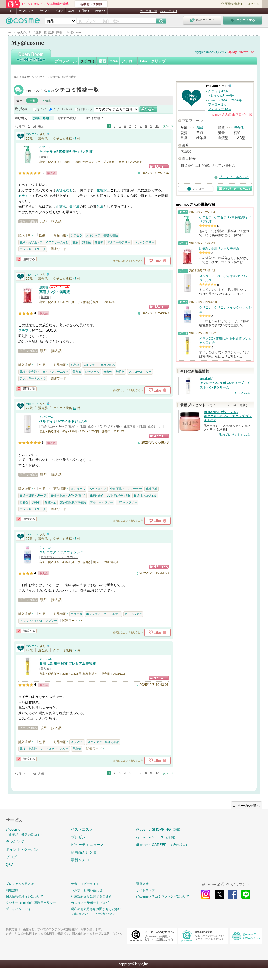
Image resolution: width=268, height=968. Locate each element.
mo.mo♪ (62, 90)
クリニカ (45, 547)
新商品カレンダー (85, 852)
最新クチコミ (82, 860)
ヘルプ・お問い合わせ (86, 890)
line (245, 894)
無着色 (86, 242)
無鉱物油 (50, 502)
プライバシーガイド (20, 909)
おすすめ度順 (66, 118)
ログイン (253, 4)
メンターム (46, 416)
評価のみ (85, 109)
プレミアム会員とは (20, 884)
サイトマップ (145, 890)
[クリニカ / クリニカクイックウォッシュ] (27, 561)
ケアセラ (45, 147)
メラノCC (45, 659)
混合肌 (239, 128)
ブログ (58, 10)
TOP (11, 10)
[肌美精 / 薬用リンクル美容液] (27, 301)
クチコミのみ (63, 109)
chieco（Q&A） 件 (225, 100)
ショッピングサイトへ (159, 166)
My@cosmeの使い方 (209, 52)
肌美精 (43, 287)
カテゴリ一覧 (148, 11)
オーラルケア (133, 613)
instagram (205, 894)
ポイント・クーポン (22, 849)
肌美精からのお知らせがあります (59, 287)
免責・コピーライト (85, 884)
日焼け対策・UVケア (33, 495)
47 (74, 138)
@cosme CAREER (162, 845)
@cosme (24, 832)
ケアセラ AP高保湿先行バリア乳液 (66, 152)
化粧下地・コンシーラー (126, 488)
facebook (232, 894)
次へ (166, 126)
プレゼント (80, 837)
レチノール (92, 371)
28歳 (199, 128)
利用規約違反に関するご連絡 (91, 896)
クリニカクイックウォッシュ (61, 552)
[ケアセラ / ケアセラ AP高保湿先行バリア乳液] (27, 161)
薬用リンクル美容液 (54, 292)
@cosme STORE (156, 837)
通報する (26, 259)
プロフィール (66, 61)
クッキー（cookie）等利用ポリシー (31, 903)
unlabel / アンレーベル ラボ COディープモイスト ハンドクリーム (225, 383)
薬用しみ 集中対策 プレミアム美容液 (67, 664)
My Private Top (243, 52)
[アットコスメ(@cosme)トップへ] (23, 22)
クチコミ (87, 61)
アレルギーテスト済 (33, 249)
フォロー (128, 61)
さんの (230, 114)
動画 (102, 61)
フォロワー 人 (219, 109)
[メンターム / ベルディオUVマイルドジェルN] (27, 431)
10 (157, 126)
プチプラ (25, 330)
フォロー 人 (217, 104)
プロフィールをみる (234, 177)
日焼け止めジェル (150, 426)
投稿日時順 (41, 118)
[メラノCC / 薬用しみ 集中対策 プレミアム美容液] (27, 673)
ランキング (26, 10)
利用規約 (12, 890)
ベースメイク (97, 488)
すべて (42, 109)
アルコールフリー (118, 242)
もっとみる (242, 393)
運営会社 (142, 884)
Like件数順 (92, 118)
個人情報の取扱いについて (24, 896)
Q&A (71, 10)
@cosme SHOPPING (159, 829)
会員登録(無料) (231, 4)
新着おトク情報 (91, 4)
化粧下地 (129, 426)
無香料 (99, 242)
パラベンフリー (144, 242)
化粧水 (102, 190)
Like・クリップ (153, 61)
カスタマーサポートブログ (90, 903)
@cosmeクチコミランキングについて (162, 896)
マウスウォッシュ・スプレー (59, 557)
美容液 (74, 206)
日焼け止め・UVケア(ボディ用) (99, 426)
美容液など (64, 190)
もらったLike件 (222, 95)
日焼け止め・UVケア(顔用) (58, 426)
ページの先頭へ (249, 805)
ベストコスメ (168, 11)
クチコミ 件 (218, 91)
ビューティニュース (87, 845)
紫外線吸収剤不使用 (73, 502)
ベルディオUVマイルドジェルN (63, 421)
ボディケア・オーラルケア (103, 613)
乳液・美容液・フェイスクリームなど (44, 242)
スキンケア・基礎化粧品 (102, 235)
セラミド (25, 196)
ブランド (44, 10)
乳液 (43, 156)
